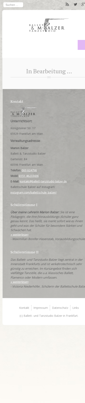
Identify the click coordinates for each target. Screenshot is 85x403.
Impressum (40, 308)
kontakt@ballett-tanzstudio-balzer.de (43, 181)
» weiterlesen (19, 234)
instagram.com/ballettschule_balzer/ (33, 192)
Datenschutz (60, 308)
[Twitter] (75, 4)
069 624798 (29, 170)
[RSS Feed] (67, 4)
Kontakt (24, 308)
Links (75, 308)
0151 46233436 (29, 176)
